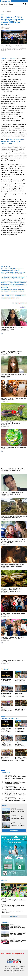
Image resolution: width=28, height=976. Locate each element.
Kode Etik (6, 966)
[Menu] (2, 4)
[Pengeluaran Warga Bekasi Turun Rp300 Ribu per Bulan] (5, 927)
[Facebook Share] (13, 303)
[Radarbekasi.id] (14, 959)
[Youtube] (17, 962)
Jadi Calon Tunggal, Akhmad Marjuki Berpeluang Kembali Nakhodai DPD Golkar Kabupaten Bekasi (16, 788)
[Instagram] (14, 962)
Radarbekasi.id (9, 4)
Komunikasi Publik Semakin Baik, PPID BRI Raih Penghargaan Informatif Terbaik (12, 141)
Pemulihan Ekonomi (20, 295)
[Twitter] (11, 962)
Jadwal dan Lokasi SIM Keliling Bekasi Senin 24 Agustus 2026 (17, 817)
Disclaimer (7, 968)
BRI (17, 68)
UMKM (18, 298)
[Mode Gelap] (23, 4)
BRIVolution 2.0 (9, 295)
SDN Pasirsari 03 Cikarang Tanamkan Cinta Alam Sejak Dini (14, 900)
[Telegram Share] (22, 303)
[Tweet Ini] (16, 303)
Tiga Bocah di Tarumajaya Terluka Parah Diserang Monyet (12, 911)
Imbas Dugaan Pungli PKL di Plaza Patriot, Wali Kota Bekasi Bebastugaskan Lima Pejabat (15, 799)
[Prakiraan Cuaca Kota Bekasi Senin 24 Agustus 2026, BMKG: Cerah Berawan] (6, 811)
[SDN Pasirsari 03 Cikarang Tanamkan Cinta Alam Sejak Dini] (14, 890)
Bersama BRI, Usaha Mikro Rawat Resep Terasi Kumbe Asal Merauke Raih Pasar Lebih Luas (13, 273)
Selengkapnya (13, 830)
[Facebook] (8, 962)
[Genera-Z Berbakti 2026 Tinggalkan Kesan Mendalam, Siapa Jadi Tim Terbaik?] (7, 674)
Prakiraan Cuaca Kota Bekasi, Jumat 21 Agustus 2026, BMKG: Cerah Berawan (17, 824)
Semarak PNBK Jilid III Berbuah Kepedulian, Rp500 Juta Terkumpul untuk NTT (18, 941)
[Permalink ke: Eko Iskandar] (2, 27)
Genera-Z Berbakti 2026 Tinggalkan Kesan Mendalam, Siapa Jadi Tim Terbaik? (12, 269)
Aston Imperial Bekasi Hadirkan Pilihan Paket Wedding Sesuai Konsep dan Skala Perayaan (12, 290)
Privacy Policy (14, 966)
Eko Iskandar (7, 27)
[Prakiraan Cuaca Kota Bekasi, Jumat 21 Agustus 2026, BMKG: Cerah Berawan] (6, 825)
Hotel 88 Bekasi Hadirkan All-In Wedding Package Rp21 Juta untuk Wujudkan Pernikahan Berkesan (14, 281)
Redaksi (22, 966)
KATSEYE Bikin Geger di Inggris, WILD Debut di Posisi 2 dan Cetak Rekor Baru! (15, 794)
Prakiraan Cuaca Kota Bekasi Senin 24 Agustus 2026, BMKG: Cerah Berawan (17, 810)
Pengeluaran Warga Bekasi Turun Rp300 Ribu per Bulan (17, 926)
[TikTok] (20, 962)
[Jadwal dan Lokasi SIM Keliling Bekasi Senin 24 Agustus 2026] (6, 818)
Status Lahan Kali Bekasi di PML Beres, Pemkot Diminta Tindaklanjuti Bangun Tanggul (18, 933)
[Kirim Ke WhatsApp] (25, 303)
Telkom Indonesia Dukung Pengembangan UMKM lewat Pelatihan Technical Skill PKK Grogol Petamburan (13, 286)
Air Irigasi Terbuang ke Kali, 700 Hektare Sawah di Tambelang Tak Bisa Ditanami (13, 906)
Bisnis (2, 14)
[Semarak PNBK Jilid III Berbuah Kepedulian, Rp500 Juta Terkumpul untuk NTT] (5, 941)
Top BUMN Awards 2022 (8, 298)
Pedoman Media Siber (17, 968)
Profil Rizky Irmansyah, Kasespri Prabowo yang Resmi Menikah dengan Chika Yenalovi (15, 777)
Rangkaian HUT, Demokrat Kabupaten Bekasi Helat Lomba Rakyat (15, 783)
